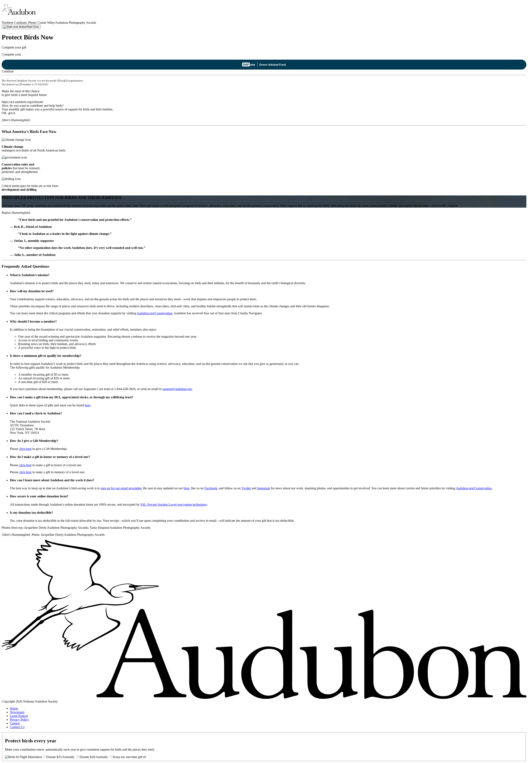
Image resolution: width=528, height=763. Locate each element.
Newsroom (17, 712)
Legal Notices (19, 716)
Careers (15, 723)
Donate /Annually (60, 757)
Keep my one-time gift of (129, 757)
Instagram (263, 488)
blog (186, 488)
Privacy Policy (19, 719)
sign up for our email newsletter (121, 488)
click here (25, 449)
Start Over (33, 26)
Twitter (246, 488)
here (87, 405)
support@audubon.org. (178, 389)
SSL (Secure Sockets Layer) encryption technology (173, 504)
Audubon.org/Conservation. (155, 313)
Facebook (210, 488)
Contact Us (17, 727)
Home (14, 708)
